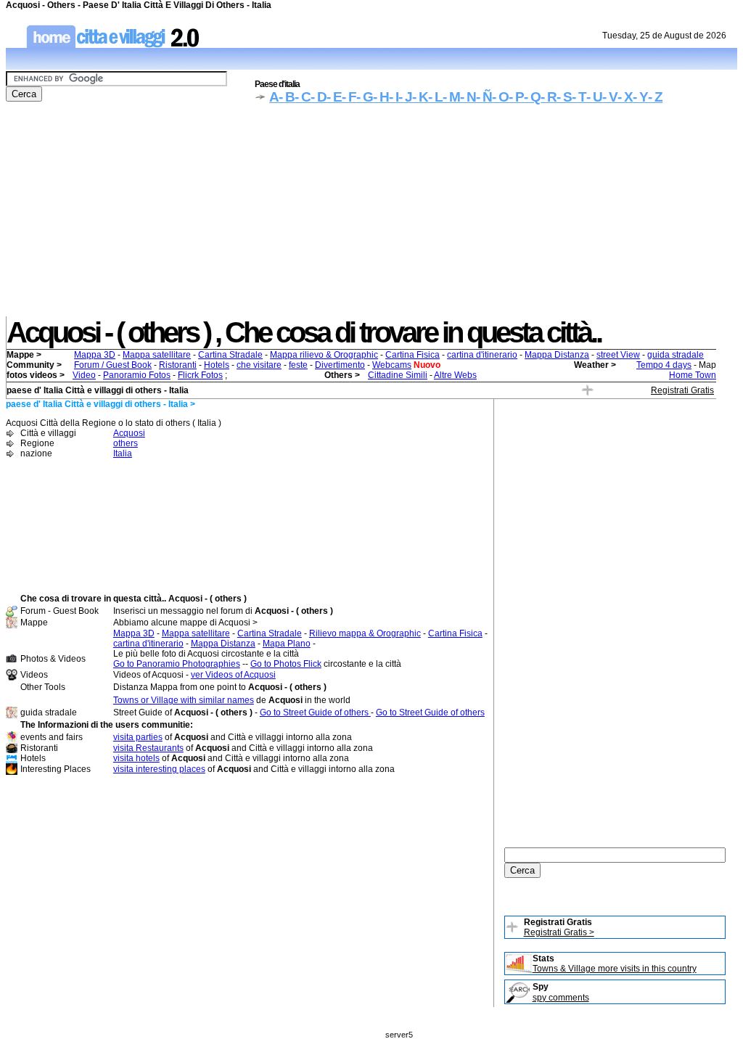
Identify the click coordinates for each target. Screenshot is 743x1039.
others (125, 443)
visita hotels (136, 758)
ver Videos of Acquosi (233, 675)
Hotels (216, 365)
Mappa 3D (94, 355)
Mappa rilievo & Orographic (324, 355)
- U (594, 96)
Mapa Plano (287, 643)
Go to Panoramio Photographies (176, 664)
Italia (122, 453)
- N (468, 96)
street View (618, 355)
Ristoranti (178, 365)
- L (435, 96)
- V (609, 96)
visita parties (138, 737)
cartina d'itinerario (482, 355)
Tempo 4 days (663, 365)
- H (381, 96)
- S (564, 96)
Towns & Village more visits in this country (615, 969)
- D (319, 96)
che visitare (259, 365)
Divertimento (340, 365)
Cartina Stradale (230, 355)
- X (625, 96)
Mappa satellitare (157, 355)
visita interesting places (159, 769)
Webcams (391, 365)
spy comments (561, 998)
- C (303, 96)
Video (84, 375)
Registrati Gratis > (559, 932)
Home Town (692, 375)
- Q (532, 96)
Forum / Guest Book (113, 365)
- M (451, 96)
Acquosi (129, 433)
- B (287, 96)
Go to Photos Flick (285, 664)
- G (364, 96)
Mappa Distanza (557, 355)
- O (500, 96)
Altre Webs (455, 375)
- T (579, 96)
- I (393, 96)
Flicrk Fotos (200, 375)
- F (349, 96)
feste (298, 365)
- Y (640, 96)
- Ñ (484, 96)
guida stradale (675, 355)
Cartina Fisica (412, 355)
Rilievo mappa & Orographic (365, 633)
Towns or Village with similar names (183, 700)
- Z (655, 96)
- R (549, 96)
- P (516, 96)
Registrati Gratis (682, 390)
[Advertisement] (371, 214)
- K (420, 96)
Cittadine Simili (397, 375)
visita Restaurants (148, 748)
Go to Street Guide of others (315, 712)
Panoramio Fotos (137, 375)
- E (334, 96)
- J (405, 96)
